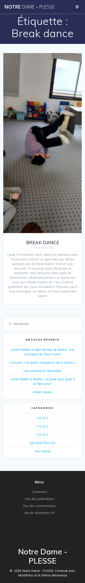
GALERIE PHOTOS (42, 443)
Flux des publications (39, 499)
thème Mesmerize (54, 575)
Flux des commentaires (39, 506)
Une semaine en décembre (42, 371)
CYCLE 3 (42, 434)
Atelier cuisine (42, 392)
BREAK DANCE (42, 242)
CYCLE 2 (42, 426)
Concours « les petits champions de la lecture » (42, 362)
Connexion (39, 492)
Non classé (42, 451)
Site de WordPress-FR (39, 513)
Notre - (29, 6)
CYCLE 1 (42, 418)
